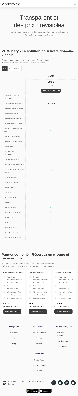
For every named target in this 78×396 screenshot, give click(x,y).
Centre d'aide (39, 360)
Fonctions (14, 333)
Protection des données (62, 334)
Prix (14, 338)
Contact (64, 346)
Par (10, 68)
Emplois (39, 371)
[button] (74, 3)
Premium (17, 68)
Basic (4, 68)
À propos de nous (38, 365)
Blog (14, 344)
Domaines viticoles (39, 333)
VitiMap (39, 344)
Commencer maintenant (51, 90)
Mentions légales (64, 341)
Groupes (39, 338)
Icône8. (11, 384)
